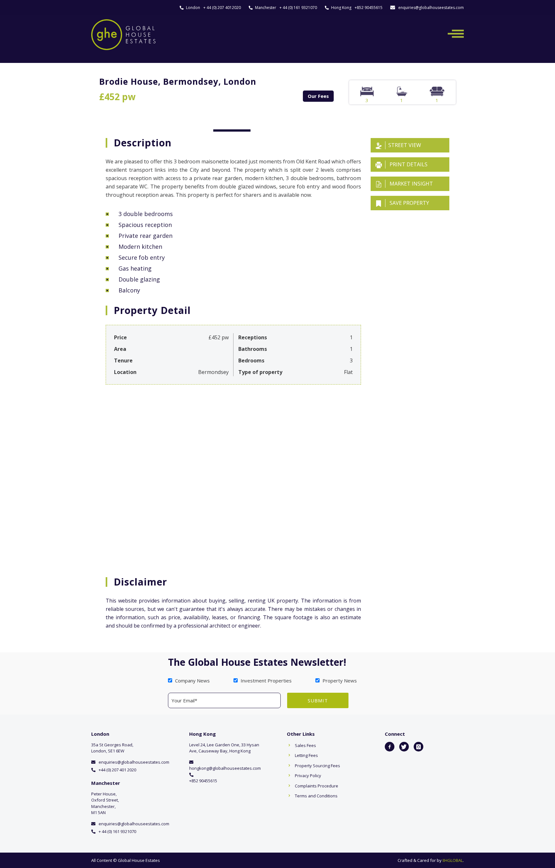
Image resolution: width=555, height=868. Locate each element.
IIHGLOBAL (453, 860)
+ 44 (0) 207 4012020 (222, 7)
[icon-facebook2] (389, 746)
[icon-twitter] (404, 746)
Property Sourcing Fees (317, 765)
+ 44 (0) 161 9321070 (298, 7)
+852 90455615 (369, 7)
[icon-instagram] (418, 746)
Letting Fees (306, 755)
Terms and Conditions (316, 796)
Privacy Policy (308, 775)
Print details (407, 164)
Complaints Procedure (316, 786)
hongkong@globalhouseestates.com (225, 768)
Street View (404, 145)
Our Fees (318, 96)
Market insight (410, 183)
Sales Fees (305, 745)
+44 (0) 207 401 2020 (117, 770)
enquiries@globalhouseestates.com (431, 7)
